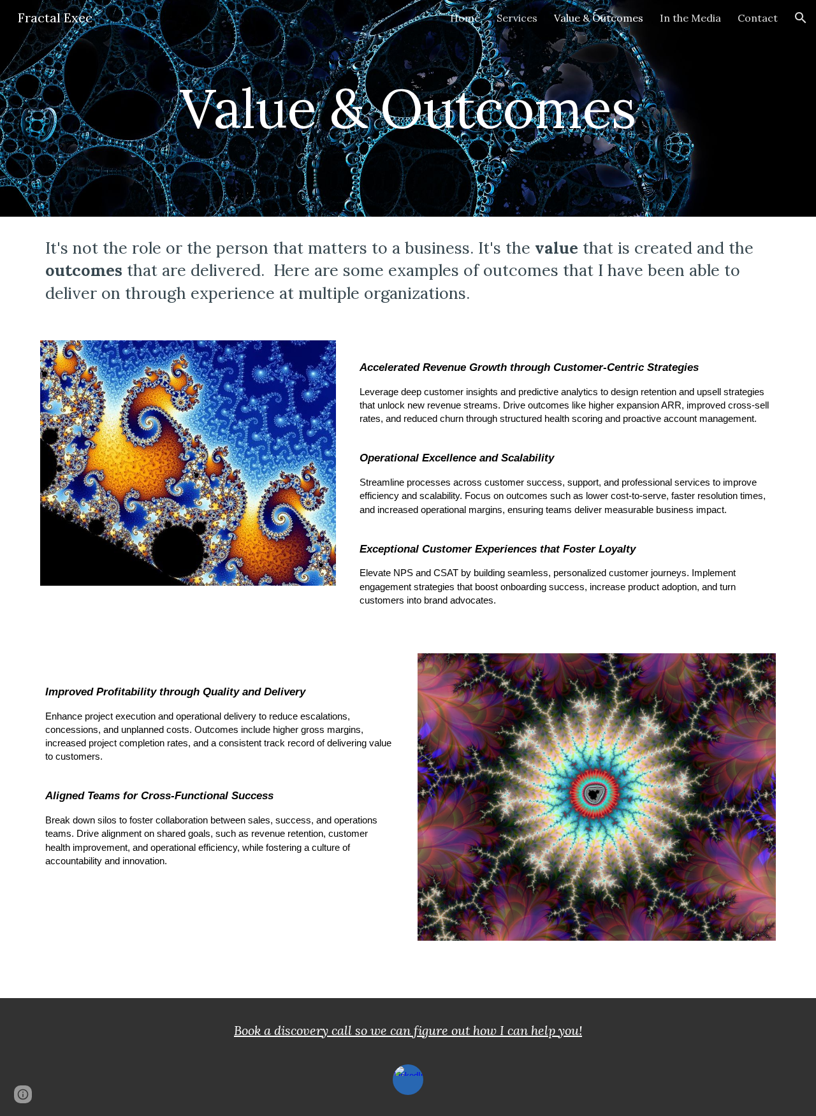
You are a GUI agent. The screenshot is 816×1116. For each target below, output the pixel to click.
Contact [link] (758, 17)
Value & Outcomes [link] (598, 17)
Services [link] (517, 17)
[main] (408, 108)
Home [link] (465, 17)
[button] (800, 18)
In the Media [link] (690, 17)
